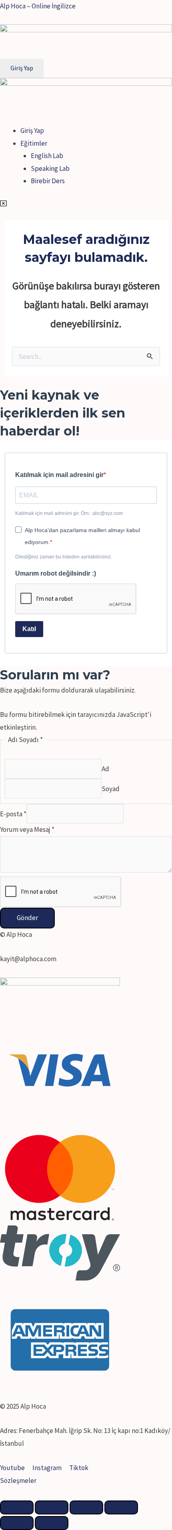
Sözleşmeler (18, 1480)
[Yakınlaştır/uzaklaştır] (121, 1507)
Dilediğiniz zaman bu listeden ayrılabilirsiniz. (63, 557)
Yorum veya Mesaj (27, 829)
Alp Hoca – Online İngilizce (38, 6)
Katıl (29, 628)
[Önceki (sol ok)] (17, 1523)
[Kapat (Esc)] (17, 1507)
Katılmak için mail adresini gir (59, 474)
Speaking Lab (50, 168)
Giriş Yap (32, 130)
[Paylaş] (51, 1507)
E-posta (13, 814)
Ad (105, 768)
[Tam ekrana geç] (86, 1507)
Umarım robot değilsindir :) (55, 573)
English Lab (47, 155)
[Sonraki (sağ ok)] (51, 1523)
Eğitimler (33, 143)
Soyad (111, 788)
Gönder (27, 917)
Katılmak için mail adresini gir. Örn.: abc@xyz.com (69, 513)
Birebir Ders (48, 180)
